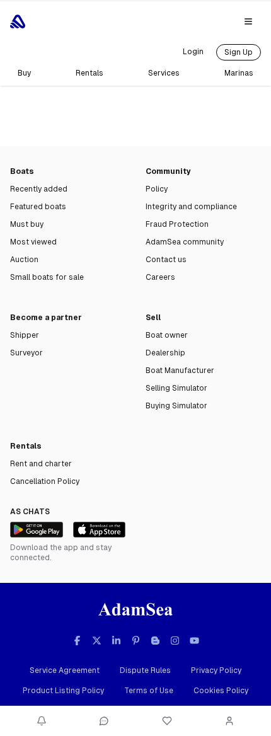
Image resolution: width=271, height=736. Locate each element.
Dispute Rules (145, 670)
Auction (24, 259)
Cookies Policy (220, 690)
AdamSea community (185, 242)
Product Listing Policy (63, 690)
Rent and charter (41, 463)
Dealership (165, 352)
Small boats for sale (47, 277)
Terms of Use (148, 690)
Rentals (89, 73)
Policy (157, 189)
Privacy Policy (216, 670)
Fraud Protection (177, 224)
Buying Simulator (176, 405)
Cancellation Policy (44, 481)
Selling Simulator (176, 388)
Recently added (38, 189)
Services (164, 73)
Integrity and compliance (191, 206)
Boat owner (167, 335)
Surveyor (26, 352)
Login (193, 51)
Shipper (24, 335)
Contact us (166, 259)
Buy (24, 73)
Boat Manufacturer (180, 370)
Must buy (26, 224)
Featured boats (38, 206)
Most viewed (33, 242)
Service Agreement (65, 670)
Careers (160, 277)
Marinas (238, 73)
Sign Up (238, 52)
